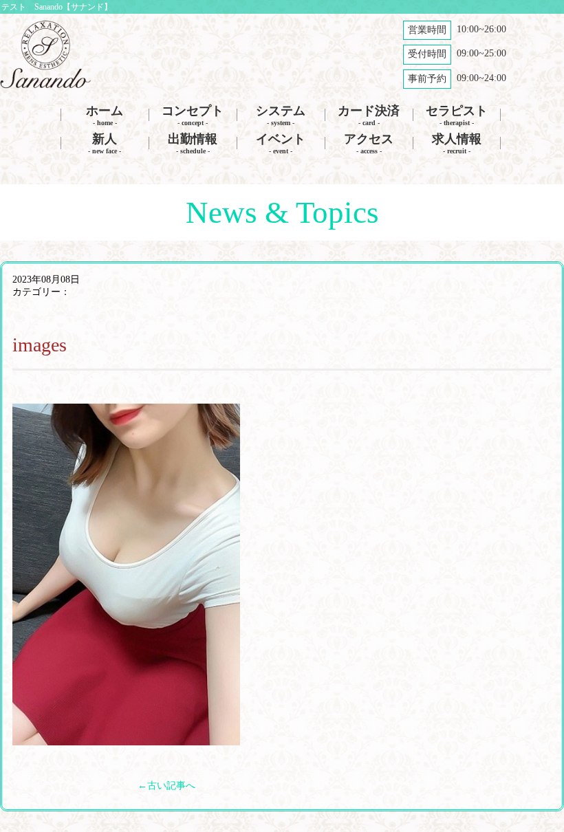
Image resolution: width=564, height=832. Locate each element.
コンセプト (193, 115)
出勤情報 (192, 143)
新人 (104, 143)
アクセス (368, 143)
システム (280, 115)
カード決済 (369, 115)
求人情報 (456, 143)
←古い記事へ (166, 785)
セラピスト (457, 115)
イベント (280, 143)
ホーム (104, 115)
